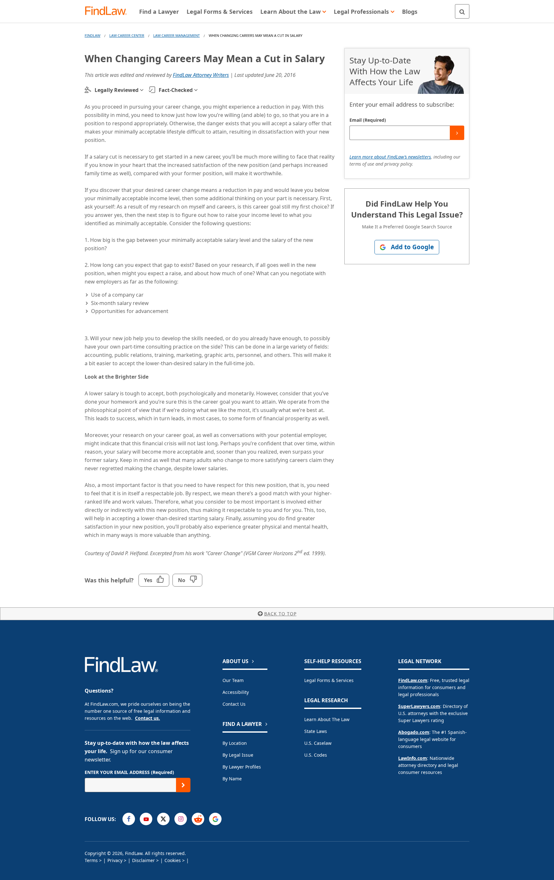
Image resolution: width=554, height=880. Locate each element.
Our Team (233, 680)
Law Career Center (126, 35)
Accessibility (235, 692)
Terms (91, 860)
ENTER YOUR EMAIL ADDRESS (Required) (129, 772)
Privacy (114, 860)
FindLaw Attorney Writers (201, 74)
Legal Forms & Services (329, 680)
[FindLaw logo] (108, 11)
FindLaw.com (412, 680)
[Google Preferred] (215, 819)
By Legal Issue (237, 755)
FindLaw (92, 35)
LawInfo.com (412, 758)
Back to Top (280, 614)
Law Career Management (176, 35)
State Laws (315, 731)
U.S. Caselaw (318, 743)
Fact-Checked (175, 90)
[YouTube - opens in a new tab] (146, 819)
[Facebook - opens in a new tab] (128, 819)
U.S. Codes (315, 755)
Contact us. (147, 718)
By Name (232, 779)
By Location (234, 743)
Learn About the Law (326, 719)
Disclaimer (143, 860)
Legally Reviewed (116, 90)
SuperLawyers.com (419, 706)
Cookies (172, 860)
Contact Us (234, 704)
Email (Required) (367, 120)
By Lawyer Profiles (241, 767)
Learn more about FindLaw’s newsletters (390, 157)
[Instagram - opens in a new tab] (180, 819)
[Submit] (457, 133)
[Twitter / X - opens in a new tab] (163, 819)
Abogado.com (413, 732)
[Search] (462, 11)
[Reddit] (198, 819)
